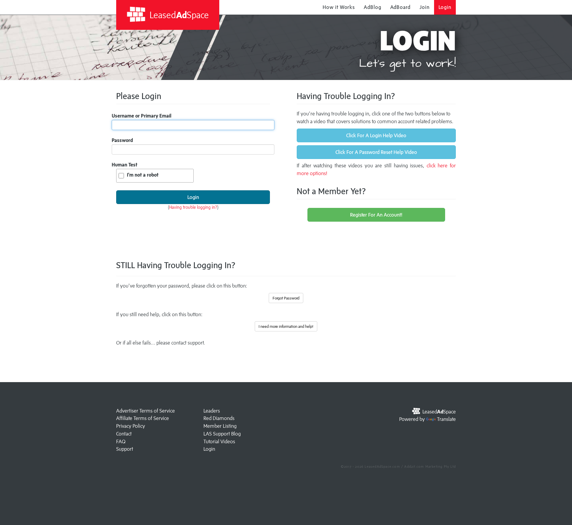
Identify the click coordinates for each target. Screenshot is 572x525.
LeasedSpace (178, 15)
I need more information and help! (286, 326)
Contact (124, 434)
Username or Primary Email (141, 116)
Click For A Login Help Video (376, 135)
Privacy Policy (130, 426)
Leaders (211, 411)
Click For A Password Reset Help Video (376, 152)
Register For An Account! (376, 215)
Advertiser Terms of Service (145, 411)
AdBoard (400, 7)
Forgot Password (286, 298)
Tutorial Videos (219, 441)
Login (445, 7)
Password (122, 140)
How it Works (339, 7)
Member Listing (220, 426)
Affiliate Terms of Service (142, 418)
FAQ (120, 441)
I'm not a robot (142, 175)
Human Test (124, 165)
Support (124, 449)
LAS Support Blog (222, 434)
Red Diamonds (218, 418)
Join (424, 7)
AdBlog (372, 7)
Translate (446, 419)
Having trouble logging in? (193, 207)
